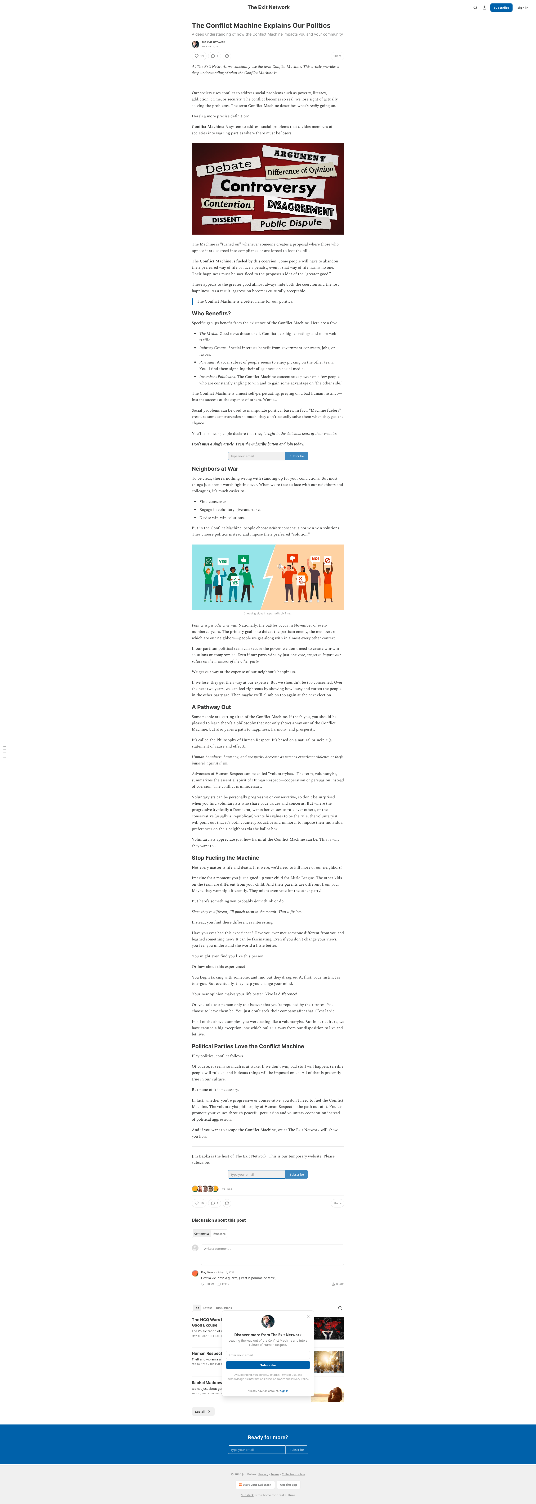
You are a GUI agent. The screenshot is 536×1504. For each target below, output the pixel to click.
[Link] (186, 313)
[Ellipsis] (342, 1272)
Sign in (523, 7)
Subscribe (501, 7)
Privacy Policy (299, 1379)
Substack (247, 1495)
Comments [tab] (201, 1234)
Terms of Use (288, 1375)
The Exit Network (213, 42)
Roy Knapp (208, 1272)
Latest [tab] (207, 1308)
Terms (275, 1474)
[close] (308, 1316)
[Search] (475, 7)
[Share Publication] (484, 7)
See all (200, 1411)
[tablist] (210, 1233)
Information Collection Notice (266, 1379)
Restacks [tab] (219, 1234)
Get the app (288, 1485)
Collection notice (293, 1474)
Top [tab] (196, 1308)
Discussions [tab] (224, 1308)
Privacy (263, 1474)
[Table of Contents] (5, 752)
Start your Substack (257, 1485)
